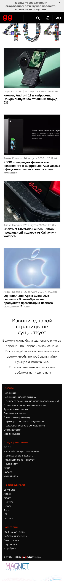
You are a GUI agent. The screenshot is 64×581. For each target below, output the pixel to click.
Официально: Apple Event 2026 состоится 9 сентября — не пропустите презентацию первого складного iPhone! (28, 301)
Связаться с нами (15, 413)
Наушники (10, 544)
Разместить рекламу (17, 417)
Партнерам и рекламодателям (24, 421)
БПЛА (7, 447)
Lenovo (8, 518)
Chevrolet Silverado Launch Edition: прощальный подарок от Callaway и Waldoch (30, 232)
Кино (7, 467)
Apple (7, 493)
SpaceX (8, 472)
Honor (7, 506)
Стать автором (13, 429)
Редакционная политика (20, 397)
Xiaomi (8, 497)
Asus (6, 510)
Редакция (10, 392)
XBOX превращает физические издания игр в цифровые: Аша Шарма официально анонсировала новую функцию (32, 168)
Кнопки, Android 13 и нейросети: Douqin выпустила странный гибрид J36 (30, 99)
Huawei (8, 502)
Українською (12, 433)
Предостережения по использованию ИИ (31, 401)
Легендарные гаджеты (18, 455)
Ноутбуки (10, 548)
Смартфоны (11, 540)
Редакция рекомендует (19, 459)
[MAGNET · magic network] (18, 571)
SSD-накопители (14, 532)
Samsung (9, 489)
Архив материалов (16, 409)
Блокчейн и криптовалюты (21, 451)
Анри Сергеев (13, 91)
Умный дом (11, 476)
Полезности (11, 463)
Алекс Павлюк (13, 225)
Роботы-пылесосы (15, 536)
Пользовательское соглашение (24, 425)
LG (5, 514)
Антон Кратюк (13, 158)
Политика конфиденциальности (25, 405)
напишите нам (40, 372)
